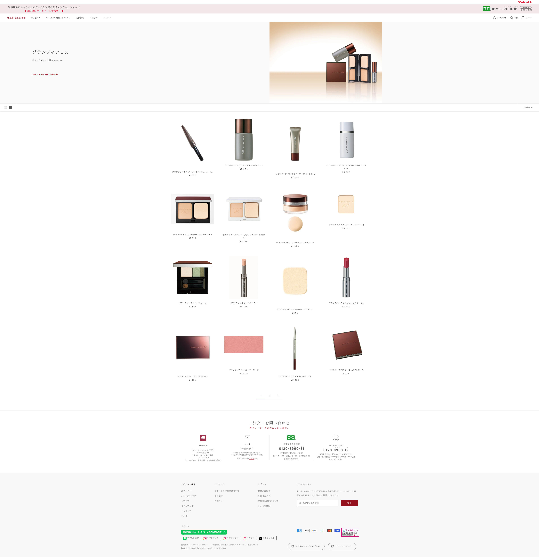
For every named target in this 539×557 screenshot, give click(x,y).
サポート (107, 17)
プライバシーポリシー (200, 545)
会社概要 (184, 545)
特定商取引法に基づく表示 (223, 545)
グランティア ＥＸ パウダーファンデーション (192, 234)
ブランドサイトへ (344, 546)
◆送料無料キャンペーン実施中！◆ (44, 11)
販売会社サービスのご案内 (308, 546)
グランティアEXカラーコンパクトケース (346, 370)
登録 (349, 503)
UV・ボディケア (188, 496)
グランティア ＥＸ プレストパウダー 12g (346, 224)
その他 (184, 516)
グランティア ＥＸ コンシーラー (244, 303)
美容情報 (80, 17)
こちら (251, 458)
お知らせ (93, 17)
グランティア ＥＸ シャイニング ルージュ (346, 303)
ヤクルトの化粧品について (58, 17)
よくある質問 (264, 506)
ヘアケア (185, 501)
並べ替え (527, 107)
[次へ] (278, 396)
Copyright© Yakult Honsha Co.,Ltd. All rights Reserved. (204, 548)
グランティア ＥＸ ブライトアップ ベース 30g (295, 174)
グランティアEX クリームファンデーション (295, 242)
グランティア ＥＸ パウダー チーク (244, 370)
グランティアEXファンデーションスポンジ (295, 309)
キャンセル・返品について (247, 545)
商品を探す (35, 17)
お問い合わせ (264, 491)
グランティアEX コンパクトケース (192, 376)
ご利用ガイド (264, 496)
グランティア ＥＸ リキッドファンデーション (243, 165)
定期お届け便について (268, 501)
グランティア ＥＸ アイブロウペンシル (295, 376)
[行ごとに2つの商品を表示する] (5, 107)
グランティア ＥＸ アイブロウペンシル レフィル (192, 172)
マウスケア (186, 511)
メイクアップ (187, 506)
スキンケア (186, 491)
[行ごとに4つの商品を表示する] (10, 107)
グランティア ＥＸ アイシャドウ (192, 303)
